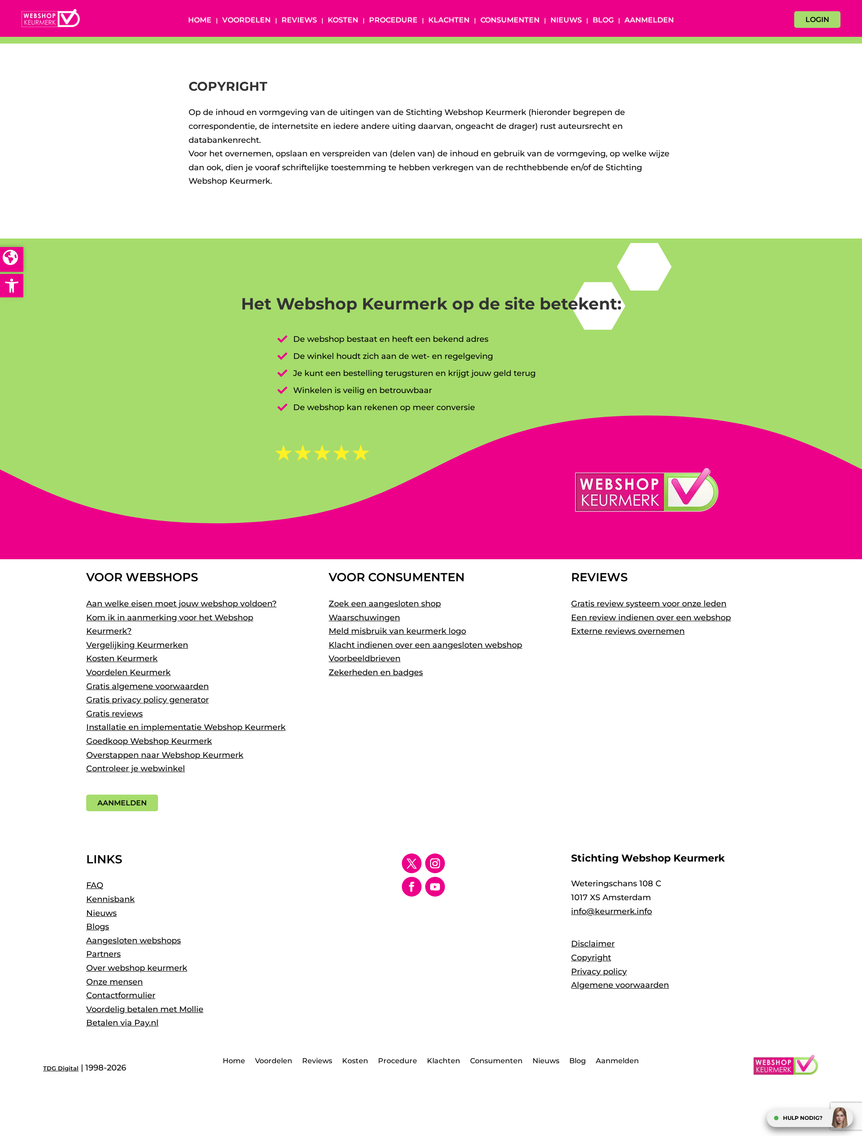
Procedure (393, 20)
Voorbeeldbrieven (364, 658)
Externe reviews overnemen (628, 631)
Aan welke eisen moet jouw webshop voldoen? (181, 604)
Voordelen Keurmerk (128, 672)
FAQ (94, 885)
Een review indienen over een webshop (651, 618)
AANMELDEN (122, 803)
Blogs (97, 927)
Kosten (343, 20)
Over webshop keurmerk (136, 968)
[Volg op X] (412, 863)
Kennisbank (110, 899)
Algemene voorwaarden (620, 985)
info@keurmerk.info (611, 911)
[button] (11, 285)
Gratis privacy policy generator (147, 700)
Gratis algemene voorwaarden (147, 686)
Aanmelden (649, 20)
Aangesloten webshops (133, 941)
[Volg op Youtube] (435, 887)
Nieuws (566, 20)
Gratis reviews (114, 714)
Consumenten (510, 20)
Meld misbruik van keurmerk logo (397, 631)
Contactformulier (120, 995)
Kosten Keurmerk (122, 658)
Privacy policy (599, 972)
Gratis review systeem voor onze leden (648, 604)
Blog (603, 20)
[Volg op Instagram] (435, 863)
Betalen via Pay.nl (122, 1023)
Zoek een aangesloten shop (385, 604)
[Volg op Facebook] (412, 887)
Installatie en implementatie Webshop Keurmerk (186, 727)
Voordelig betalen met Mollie (144, 1009)
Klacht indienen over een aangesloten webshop (425, 645)
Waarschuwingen (364, 618)
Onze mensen (114, 982)
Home (199, 20)
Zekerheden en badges (376, 672)
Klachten (449, 20)
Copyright (591, 958)
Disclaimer (593, 944)
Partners (103, 954)
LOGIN (817, 19)
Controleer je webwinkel (135, 769)
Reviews (299, 20)
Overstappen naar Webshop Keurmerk (164, 755)
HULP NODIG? (802, 1117)
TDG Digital (61, 1068)
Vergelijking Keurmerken (137, 645)
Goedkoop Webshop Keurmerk (149, 741)
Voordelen (246, 20)
